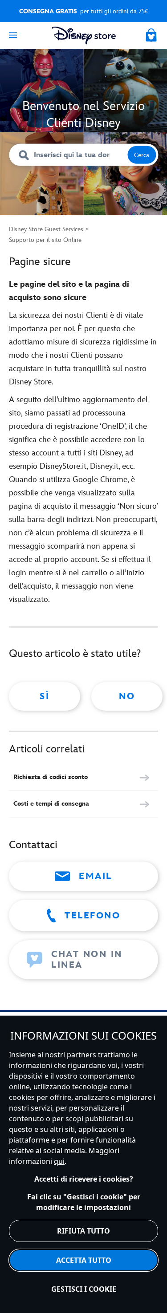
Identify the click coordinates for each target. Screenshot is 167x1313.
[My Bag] (152, 34)
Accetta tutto (83, 1260)
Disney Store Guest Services (46, 229)
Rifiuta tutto (83, 1231)
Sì (44, 696)
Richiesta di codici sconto (50, 777)
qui (59, 1161)
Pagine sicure (40, 261)
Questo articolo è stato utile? (75, 654)
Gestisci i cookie (83, 1289)
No (127, 696)
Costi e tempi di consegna (51, 803)
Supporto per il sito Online (45, 240)
